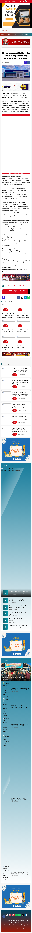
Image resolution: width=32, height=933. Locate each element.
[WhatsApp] (28, 297)
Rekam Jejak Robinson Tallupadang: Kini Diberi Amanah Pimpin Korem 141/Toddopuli (23, 315)
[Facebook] (18, 297)
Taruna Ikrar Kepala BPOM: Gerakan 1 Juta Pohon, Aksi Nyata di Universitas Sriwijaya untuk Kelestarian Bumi (8, 347)
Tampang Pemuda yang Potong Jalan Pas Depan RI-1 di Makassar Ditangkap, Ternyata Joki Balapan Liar (19, 613)
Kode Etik (16, 920)
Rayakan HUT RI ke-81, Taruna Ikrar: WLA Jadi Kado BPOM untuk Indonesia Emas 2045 (8, 315)
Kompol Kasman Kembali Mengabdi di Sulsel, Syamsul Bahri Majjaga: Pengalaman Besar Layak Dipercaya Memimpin (23, 331)
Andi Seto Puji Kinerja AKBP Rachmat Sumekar (18, 619)
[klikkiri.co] (5, 30)
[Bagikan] (28, 62)
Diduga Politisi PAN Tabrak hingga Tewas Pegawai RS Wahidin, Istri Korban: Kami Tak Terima (17, 600)
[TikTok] (22, 915)
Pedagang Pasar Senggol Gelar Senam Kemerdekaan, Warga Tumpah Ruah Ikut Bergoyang (20, 689)
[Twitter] (22, 297)
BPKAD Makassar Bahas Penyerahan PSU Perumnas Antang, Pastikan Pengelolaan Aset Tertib (20, 706)
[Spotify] (16, 915)
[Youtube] (13, 915)
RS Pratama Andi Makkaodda (19, 285)
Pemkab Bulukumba (9, 285)
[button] (29, 30)
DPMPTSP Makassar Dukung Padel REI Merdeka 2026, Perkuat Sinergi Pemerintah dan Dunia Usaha (19, 873)
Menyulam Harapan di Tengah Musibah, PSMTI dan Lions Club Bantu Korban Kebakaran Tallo (8, 331)
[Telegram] (25, 297)
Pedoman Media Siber (15, 922)
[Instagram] (10, 915)
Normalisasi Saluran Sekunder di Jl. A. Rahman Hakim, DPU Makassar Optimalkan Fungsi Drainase (19, 725)
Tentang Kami (24, 925)
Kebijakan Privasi (8, 920)
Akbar (3, 61)
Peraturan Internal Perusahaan (11, 925)
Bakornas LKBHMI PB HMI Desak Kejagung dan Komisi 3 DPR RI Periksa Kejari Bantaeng (19, 799)
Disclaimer (23, 920)
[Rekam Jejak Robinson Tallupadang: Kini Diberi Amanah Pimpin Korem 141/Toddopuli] (23, 308)
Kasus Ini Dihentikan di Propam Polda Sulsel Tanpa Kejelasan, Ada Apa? (18, 606)
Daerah (5, 309)
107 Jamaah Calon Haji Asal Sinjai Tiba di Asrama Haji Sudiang (18, 626)
